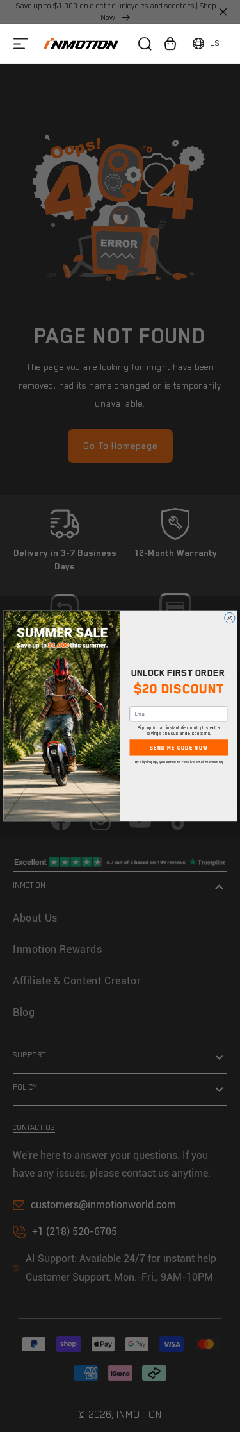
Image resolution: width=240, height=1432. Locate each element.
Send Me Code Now (178, 748)
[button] (21, 43)
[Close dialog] (229, 618)
